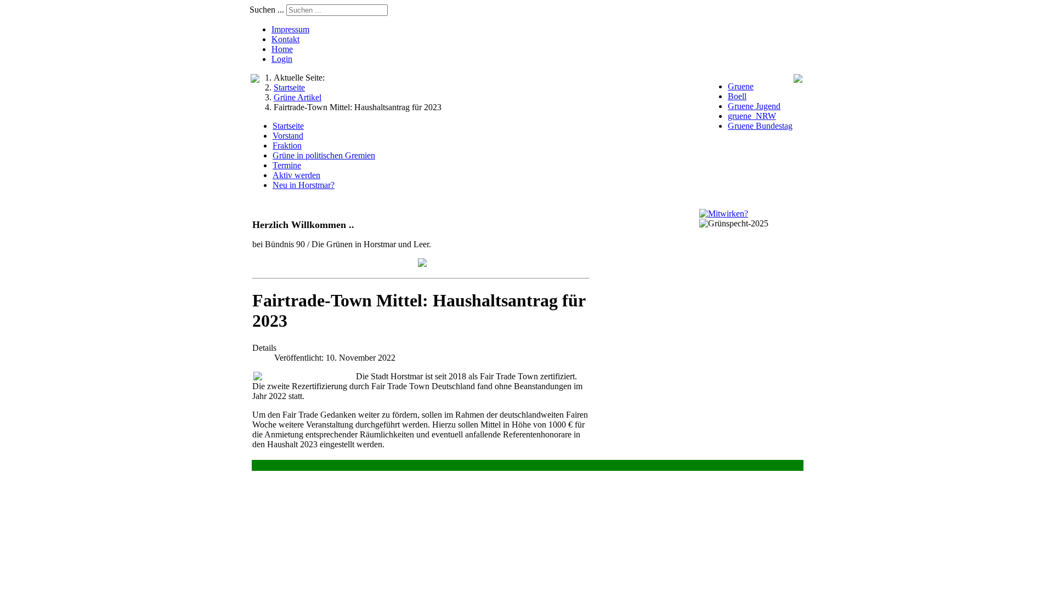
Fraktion (287, 145)
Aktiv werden (296, 175)
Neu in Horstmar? (304, 185)
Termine (287, 165)
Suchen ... (267, 9)
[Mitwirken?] (723, 213)
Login (281, 59)
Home (282, 49)
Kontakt (285, 39)
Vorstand (288, 135)
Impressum (290, 29)
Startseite (288, 125)
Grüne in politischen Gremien (324, 155)
